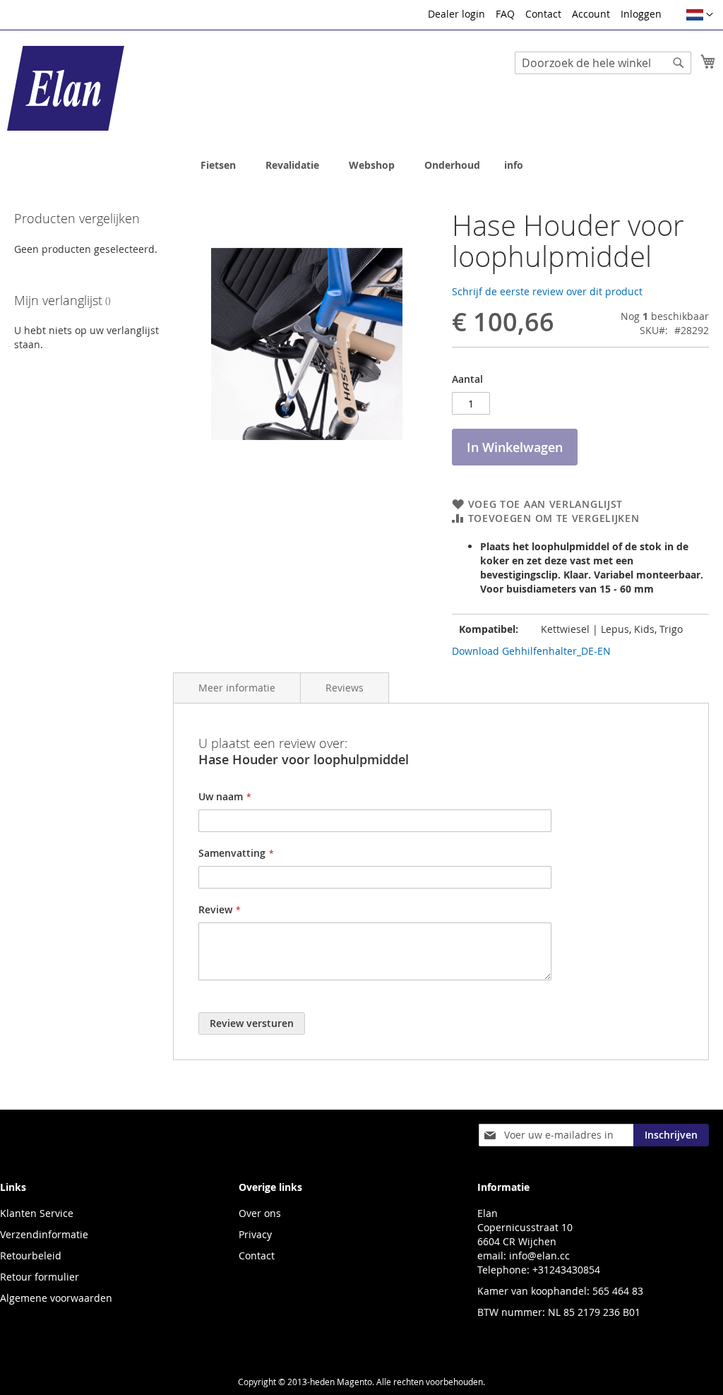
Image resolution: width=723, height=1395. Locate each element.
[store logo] (65, 88)
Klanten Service (36, 1213)
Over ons (260, 1213)
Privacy (255, 1234)
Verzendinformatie (44, 1234)
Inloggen (641, 13)
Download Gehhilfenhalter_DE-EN (531, 651)
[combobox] (603, 63)
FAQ (505, 13)
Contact (543, 13)
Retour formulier (39, 1276)
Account (591, 13)
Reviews (344, 687)
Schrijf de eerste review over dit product (547, 291)
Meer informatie (236, 687)
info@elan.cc (539, 1255)
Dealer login (456, 13)
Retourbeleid (30, 1255)
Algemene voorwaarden (56, 1298)
